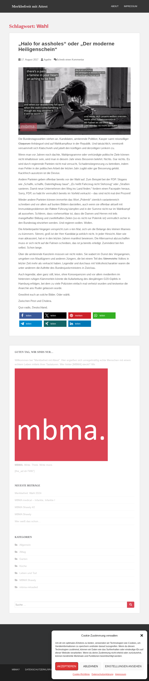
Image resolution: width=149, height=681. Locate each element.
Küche (23, 566)
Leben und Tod (28, 573)
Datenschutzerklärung (102, 674)
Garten (23, 558)
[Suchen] (130, 605)
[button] (142, 635)
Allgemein (25, 544)
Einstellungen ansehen (123, 666)
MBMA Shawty (23, 514)
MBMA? (16, 669)
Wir (93, 364)
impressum (130, 6)
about (114, 6)
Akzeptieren (66, 666)
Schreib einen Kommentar (70, 59)
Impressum (120, 674)
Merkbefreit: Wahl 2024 (28, 493)
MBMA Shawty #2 (25, 507)
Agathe (47, 59)
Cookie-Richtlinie (81, 674)
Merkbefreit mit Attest (30, 6)
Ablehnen (90, 666)
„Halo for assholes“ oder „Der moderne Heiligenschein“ (66, 46)
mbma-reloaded (28, 587)
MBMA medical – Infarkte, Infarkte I (35, 500)
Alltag (22, 551)
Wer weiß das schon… (28, 521)
